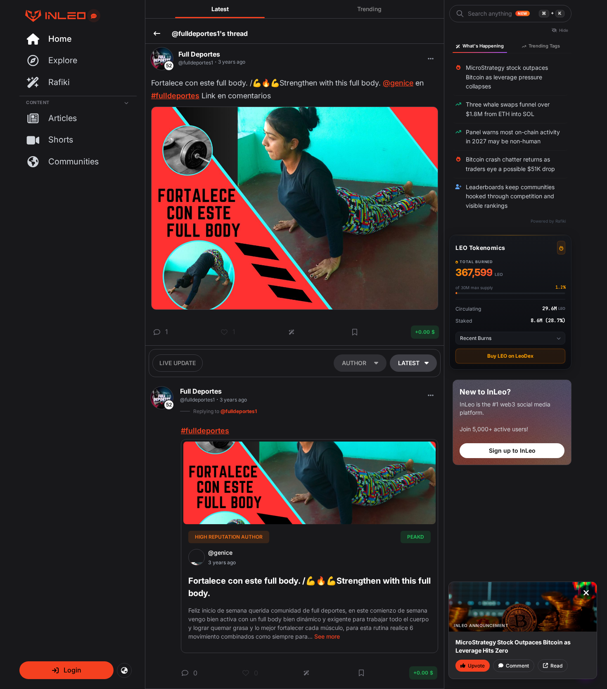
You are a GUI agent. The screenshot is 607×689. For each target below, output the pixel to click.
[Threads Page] (52, 16)
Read (556, 666)
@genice (398, 82)
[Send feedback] (93, 16)
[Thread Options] (430, 58)
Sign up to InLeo (512, 450)
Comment (517, 666)
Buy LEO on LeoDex (510, 356)
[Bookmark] (354, 332)
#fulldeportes (175, 95)
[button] (66, 670)
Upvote (476, 666)
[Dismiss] (586, 592)
